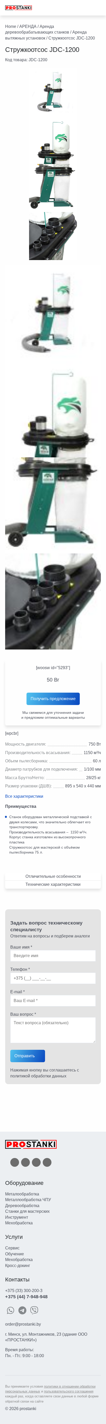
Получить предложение (53, 699)
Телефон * (20, 969)
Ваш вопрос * (23, 1014)
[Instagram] (36, 1162)
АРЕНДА (28, 26)
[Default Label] (47, 1162)
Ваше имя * (21, 947)
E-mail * (17, 992)
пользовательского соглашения (68, 1391)
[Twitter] (25, 1162)
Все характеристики (24, 796)
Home (10, 26)
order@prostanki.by (23, 1324)
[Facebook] (14, 1162)
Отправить (24, 1056)
